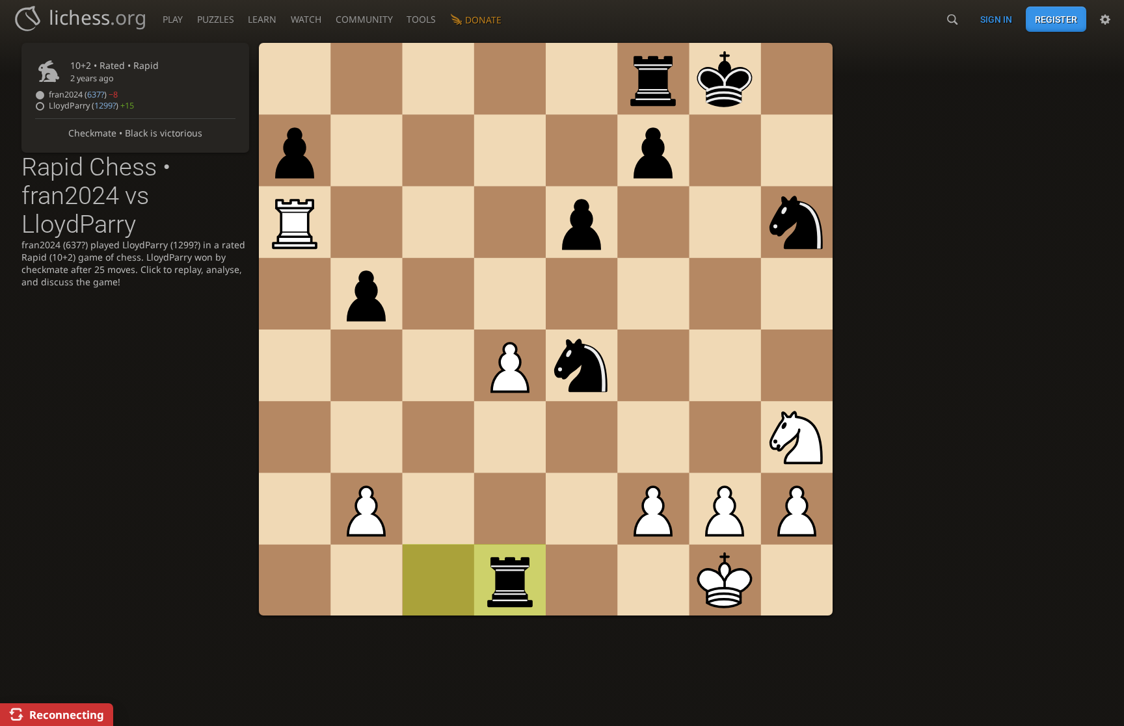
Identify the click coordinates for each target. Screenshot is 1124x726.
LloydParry (91, 105)
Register (1056, 19)
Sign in (996, 19)
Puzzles (215, 19)
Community (364, 19)
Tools (421, 19)
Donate (483, 20)
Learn (262, 19)
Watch (306, 19)
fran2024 (83, 94)
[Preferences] (1105, 19)
